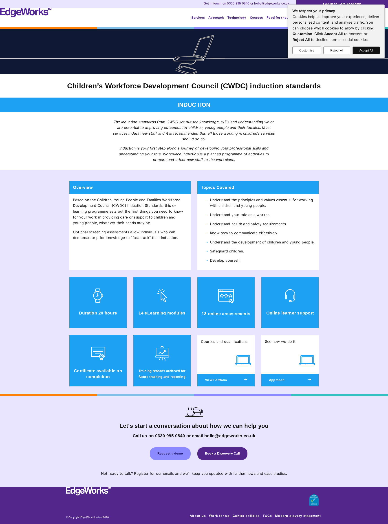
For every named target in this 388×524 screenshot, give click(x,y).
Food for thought (280, 17)
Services (198, 17)
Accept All (366, 50)
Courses (256, 17)
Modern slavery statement (298, 515)
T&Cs (267, 515)
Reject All (336, 50)
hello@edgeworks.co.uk (271, 3)
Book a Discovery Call (222, 453)
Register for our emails (154, 473)
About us (198, 515)
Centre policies (246, 515)
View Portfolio (216, 380)
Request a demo (170, 453)
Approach (216, 17)
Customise (306, 50)
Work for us (219, 515)
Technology (236, 17)
